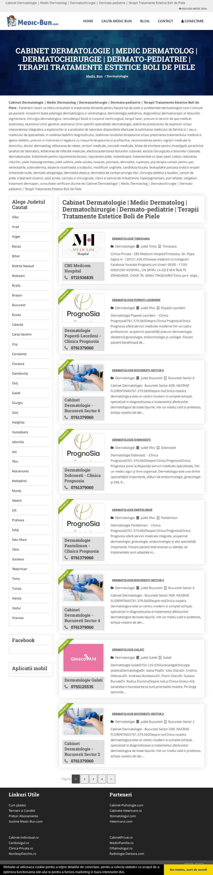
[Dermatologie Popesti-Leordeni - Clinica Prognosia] (83, 308)
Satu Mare (19, 539)
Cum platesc (17, 805)
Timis (16, 579)
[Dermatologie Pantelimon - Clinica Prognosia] (83, 517)
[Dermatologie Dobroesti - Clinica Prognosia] (83, 447)
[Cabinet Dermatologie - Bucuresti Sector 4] (83, 587)
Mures (16, 491)
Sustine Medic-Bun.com (26, 821)
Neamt (17, 500)
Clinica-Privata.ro (21, 848)
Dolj (15, 383)
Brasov (17, 295)
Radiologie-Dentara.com (127, 853)
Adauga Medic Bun (194, 8)
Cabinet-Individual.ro (24, 837)
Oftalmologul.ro (121, 848)
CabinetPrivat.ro (121, 837)
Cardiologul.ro (19, 843)
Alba (15, 217)
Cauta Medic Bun (117, 21)
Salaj (15, 530)
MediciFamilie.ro (122, 843)
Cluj (14, 344)
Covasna (18, 363)
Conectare (194, 21)
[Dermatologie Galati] (83, 657)
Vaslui (16, 608)
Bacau (16, 246)
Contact (165, 21)
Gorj (15, 412)
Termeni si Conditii (22, 810)
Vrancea (18, 618)
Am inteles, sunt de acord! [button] (188, 869)
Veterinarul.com (121, 821)
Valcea (16, 598)
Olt (14, 510)
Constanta (19, 354)
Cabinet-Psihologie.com (126, 805)
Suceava (18, 559)
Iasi (14, 451)
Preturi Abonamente (23, 816)
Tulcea (16, 588)
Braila (16, 285)
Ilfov (15, 461)
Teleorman (19, 569)
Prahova (18, 520)
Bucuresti (19, 305)
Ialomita (18, 442)
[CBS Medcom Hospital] (83, 245)
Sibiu (15, 549)
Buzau (16, 315)
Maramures (20, 471)
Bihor (16, 256)
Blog (145, 21)
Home (88, 21)
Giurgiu (17, 403)
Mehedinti (19, 481)
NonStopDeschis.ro (22, 853)
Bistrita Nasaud (23, 266)
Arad (15, 227)
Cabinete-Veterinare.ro (126, 810)
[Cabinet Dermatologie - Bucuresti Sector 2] (83, 721)
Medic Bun (94, 76)
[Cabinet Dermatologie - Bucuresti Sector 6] (83, 378)
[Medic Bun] (33, 20)
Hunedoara (20, 432)
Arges (16, 236)
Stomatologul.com (123, 816)
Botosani (18, 276)
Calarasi (17, 324)
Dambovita (20, 373)
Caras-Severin (22, 334)
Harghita (18, 422)
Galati (16, 393)
